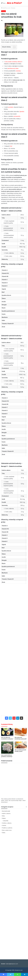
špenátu (22, 111)
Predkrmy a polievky (7, 827)
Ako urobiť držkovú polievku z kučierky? (6, 755)
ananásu (18, 71)
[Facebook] (6, 718)
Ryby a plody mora (7, 830)
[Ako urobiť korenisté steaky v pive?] (21, 745)
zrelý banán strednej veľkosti (13, 61)
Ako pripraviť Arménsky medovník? (21, 738)
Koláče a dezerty (6, 813)
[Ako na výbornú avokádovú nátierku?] (7, 732)
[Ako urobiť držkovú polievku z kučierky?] (7, 748)
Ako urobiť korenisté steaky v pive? (20, 750)
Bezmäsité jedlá (6, 811)
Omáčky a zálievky (7, 823)
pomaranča (17, 116)
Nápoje (4, 818)
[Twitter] (10, 718)
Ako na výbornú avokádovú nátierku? (7, 738)
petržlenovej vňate (12, 68)
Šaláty (3, 832)
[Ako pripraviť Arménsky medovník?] (21, 732)
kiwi (11, 146)
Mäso (3, 816)
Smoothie (5, 820)
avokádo (11, 107)
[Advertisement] (14, 21)
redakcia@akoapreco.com (12, 963)
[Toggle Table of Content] (13, 47)
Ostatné (4, 825)
